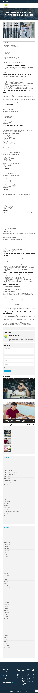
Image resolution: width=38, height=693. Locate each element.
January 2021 (6, 645)
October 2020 (6, 651)
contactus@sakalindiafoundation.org (10, 2)
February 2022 (6, 620)
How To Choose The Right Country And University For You (13, 57)
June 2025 (6, 554)
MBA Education (7, 501)
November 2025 (7, 544)
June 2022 (6, 614)
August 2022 (6, 612)
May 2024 (6, 581)
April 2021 (6, 639)
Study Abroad (6, 517)
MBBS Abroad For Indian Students (10, 45)
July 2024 (5, 577)
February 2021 (6, 643)
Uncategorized (6, 521)
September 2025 (7, 548)
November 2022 (7, 606)
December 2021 (7, 624)
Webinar (33, 672)
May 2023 (6, 596)
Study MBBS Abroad (7, 519)
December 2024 (7, 567)
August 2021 (6, 631)
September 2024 (7, 573)
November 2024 (7, 569)
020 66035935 (6, 1)
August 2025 (6, 550)
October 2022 (6, 608)
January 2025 (6, 565)
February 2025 (6, 562)
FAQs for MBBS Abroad (8, 59)
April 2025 (6, 558)
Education (6, 468)
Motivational (6, 505)
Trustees (18, 677)
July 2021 (5, 633)
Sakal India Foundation (14, 335)
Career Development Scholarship (24, 673)
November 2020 (7, 649)
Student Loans (6, 515)
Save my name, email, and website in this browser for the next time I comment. (17, 367)
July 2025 (5, 552)
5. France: (7, 53)
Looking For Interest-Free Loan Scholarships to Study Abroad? (14, 62)
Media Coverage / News (28, 675)
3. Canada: (7, 51)
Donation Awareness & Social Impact (10, 462)
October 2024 (6, 571)
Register (29, 1)
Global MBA (6, 493)
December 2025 (7, 542)
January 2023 (6, 602)
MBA (5, 499)
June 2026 (6, 529)
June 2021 (6, 635)
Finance (5, 486)
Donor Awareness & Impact (9, 466)
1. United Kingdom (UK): (9, 48)
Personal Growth (7, 507)
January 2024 (6, 585)
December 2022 (7, 604)
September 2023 (7, 589)
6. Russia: (7, 54)
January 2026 (6, 540)
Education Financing (7, 478)
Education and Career (8, 470)
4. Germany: (8, 52)
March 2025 (6, 560)
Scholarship (6, 509)
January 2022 (6, 622)
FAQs (18, 680)
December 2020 (7, 647)
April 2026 (6, 533)
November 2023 (7, 587)
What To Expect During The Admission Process (12, 58)
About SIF (18, 672)
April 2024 (6, 583)
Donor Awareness (7, 464)
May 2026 (6, 531)
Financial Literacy (7, 488)
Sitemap (28, 681)
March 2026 (6, 536)
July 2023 (5, 593)
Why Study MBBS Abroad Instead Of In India (11, 46)
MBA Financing (6, 503)
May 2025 (6, 556)
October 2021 (6, 629)
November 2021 (7, 627)
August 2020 (6, 656)
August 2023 (6, 591)
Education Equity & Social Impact (9, 474)
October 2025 (6, 546)
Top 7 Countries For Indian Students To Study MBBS (12, 47)
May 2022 (6, 616)
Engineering (6, 484)
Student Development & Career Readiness (11, 511)
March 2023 (6, 600)
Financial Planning (7, 490)
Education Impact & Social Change (10, 480)
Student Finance (7, 513)
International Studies (8, 497)
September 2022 (7, 610)
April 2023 (6, 598)
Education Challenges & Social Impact (10, 472)
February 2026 (6, 538)
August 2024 (6, 575)
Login (33, 1)
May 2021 (6, 637)
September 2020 (7, 653)
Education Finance (7, 476)
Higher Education (7, 495)
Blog (28, 672)
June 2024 (6, 579)
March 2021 (6, 641)
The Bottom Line (7, 61)
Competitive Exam (7, 459)
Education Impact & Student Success (10, 482)
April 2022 (6, 618)
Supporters (19, 679)
